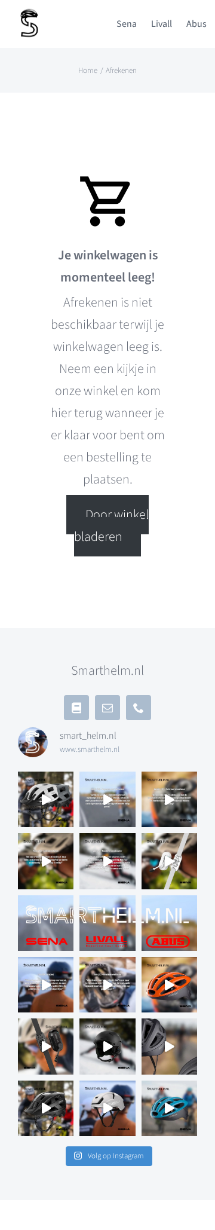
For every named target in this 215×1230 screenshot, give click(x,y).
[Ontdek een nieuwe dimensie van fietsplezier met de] (169, 1108)
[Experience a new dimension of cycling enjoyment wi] (45, 1108)
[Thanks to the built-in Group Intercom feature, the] (169, 984)
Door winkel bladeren (111, 525)
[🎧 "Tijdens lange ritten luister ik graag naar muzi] (45, 984)
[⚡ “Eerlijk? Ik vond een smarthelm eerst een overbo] (107, 799)
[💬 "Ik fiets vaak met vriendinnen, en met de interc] (169, 799)
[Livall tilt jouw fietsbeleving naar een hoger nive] (107, 923)
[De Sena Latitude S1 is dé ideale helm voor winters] (107, 1046)
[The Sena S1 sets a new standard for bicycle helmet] (107, 1108)
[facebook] (76, 707)
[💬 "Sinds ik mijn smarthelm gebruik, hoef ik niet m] (107, 984)
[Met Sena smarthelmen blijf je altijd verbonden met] (45, 923)
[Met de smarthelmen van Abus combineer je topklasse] (169, 923)
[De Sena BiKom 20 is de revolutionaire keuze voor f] (45, 1046)
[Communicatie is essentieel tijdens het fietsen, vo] (45, 799)
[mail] (107, 707)
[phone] (138, 707)
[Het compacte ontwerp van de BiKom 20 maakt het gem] (169, 861)
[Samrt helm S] (30, 12)
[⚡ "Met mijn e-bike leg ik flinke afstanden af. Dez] (45, 861)
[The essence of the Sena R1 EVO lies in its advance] (169, 1046)
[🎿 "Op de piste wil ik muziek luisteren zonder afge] (107, 861)
